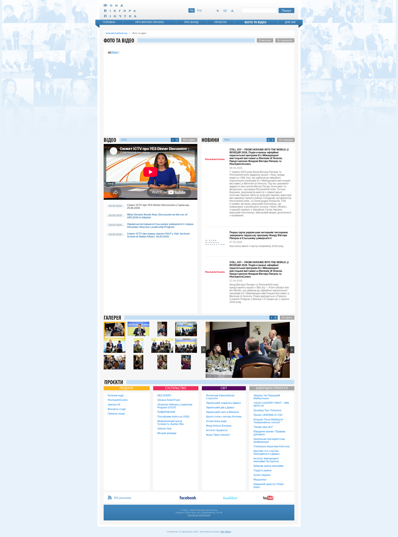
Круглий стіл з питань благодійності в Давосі (267, 452)
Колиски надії (116, 395)
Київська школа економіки (269, 465)
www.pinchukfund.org (116, 33)
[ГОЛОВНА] (109, 22)
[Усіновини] (285, 140)
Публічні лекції (116, 413)
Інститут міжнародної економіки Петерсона (266, 460)
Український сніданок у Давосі (223, 403)
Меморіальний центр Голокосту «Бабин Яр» (170, 423)
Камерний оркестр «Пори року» (269, 486)
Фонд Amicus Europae (219, 425)
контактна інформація (199, 515)
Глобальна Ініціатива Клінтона (272, 446)
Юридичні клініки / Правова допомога (269, 433)
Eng (199, 10)
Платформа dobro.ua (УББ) (173, 416)
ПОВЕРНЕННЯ (166, 412)
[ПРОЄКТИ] (220, 22)
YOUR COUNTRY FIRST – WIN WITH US (271, 404)
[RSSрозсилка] (122, 498)
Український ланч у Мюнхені (222, 412)
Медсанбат (260, 479)
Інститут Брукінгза (216, 430)
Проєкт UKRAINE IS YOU (268, 415)
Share (114, 52)
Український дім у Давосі (220, 407)
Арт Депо (225, 531)
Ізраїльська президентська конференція (269, 440)
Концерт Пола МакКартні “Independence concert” (268, 421)
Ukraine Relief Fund (168, 400)
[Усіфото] (286, 318)
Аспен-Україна (262, 475)
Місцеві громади (166, 433)
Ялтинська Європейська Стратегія (220, 397)
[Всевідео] (188, 140)
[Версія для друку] (109, 52)
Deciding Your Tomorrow (267, 410)
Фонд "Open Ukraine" (218, 434)
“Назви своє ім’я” (263, 427)
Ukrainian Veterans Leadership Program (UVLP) (174, 406)
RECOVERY (164, 395)
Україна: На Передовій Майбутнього (267, 397)
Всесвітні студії (117, 409)
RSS (124, 139)
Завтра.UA (114, 404)
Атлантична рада (216, 421)
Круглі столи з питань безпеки (223, 416)
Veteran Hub (164, 428)
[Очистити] (264, 40)
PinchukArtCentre (118, 400)
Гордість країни (263, 470)
